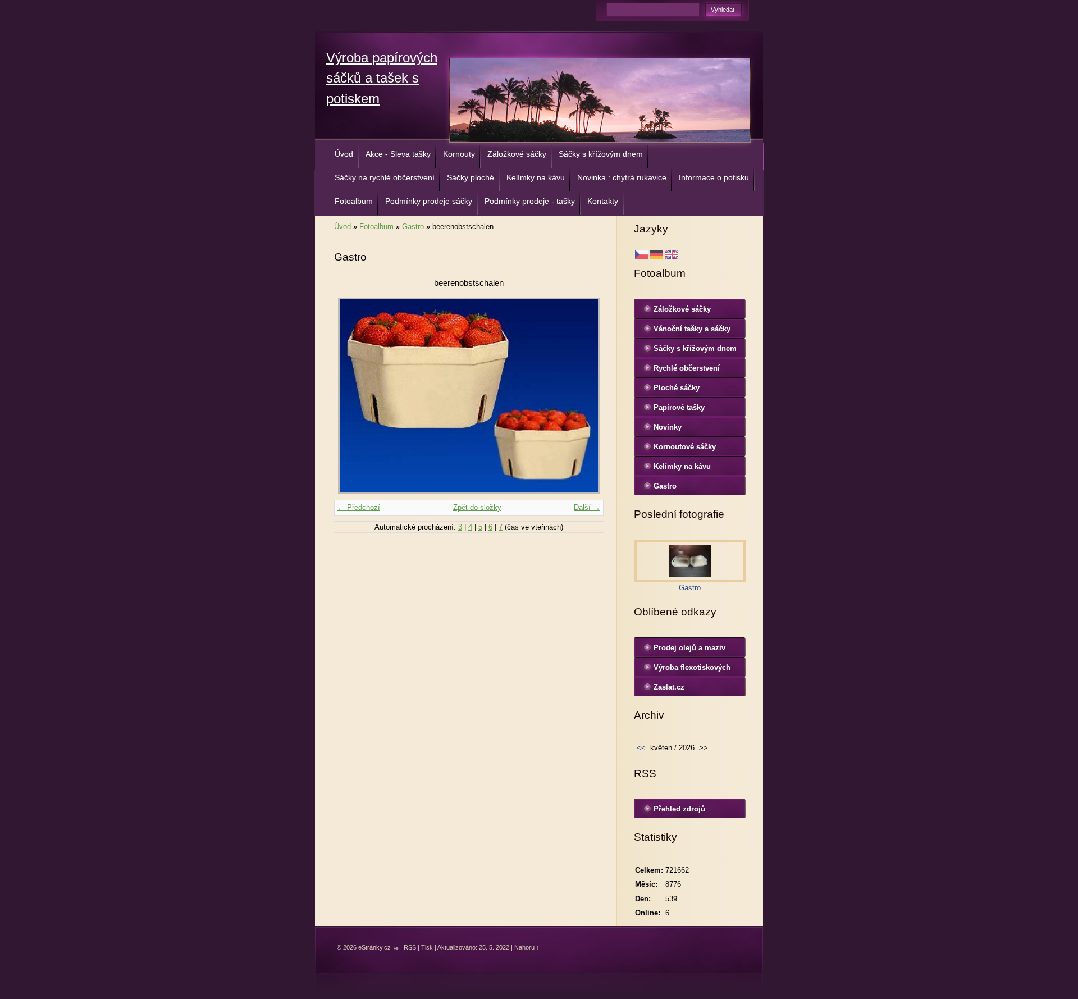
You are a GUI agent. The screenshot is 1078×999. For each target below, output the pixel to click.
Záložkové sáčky (516, 153)
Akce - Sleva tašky (398, 153)
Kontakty (602, 201)
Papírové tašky (679, 407)
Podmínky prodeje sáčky (428, 201)
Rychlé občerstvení (687, 368)
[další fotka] (585, 396)
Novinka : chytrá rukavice (621, 177)
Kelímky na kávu (535, 177)
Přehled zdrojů (679, 809)
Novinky (668, 427)
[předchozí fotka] (352, 396)
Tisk (427, 947)
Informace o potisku (714, 177)
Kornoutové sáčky (685, 447)
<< (641, 747)
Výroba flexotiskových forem (692, 670)
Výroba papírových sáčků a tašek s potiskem (381, 78)
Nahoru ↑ (527, 947)
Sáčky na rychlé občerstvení (385, 177)
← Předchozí (358, 507)
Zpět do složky (477, 507)
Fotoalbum (354, 201)
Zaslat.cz (669, 687)
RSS (410, 947)
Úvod (344, 153)
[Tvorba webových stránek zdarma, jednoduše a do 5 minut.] (396, 948)
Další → (587, 507)
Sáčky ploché (470, 177)
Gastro (413, 226)
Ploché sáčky (677, 388)
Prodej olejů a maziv (689, 648)
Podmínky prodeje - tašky (530, 201)
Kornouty (459, 153)
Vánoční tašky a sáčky (692, 329)
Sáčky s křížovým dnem (601, 153)
